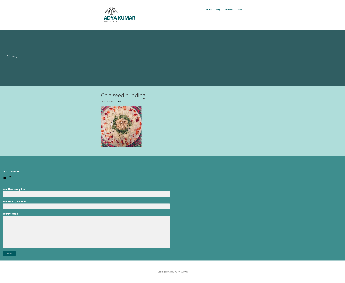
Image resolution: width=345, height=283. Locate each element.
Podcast (229, 9)
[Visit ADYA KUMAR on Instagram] (9, 177)
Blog (218, 9)
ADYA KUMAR (119, 17)
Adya (118, 102)
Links (239, 9)
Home (208, 9)
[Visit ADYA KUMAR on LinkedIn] (4, 177)
